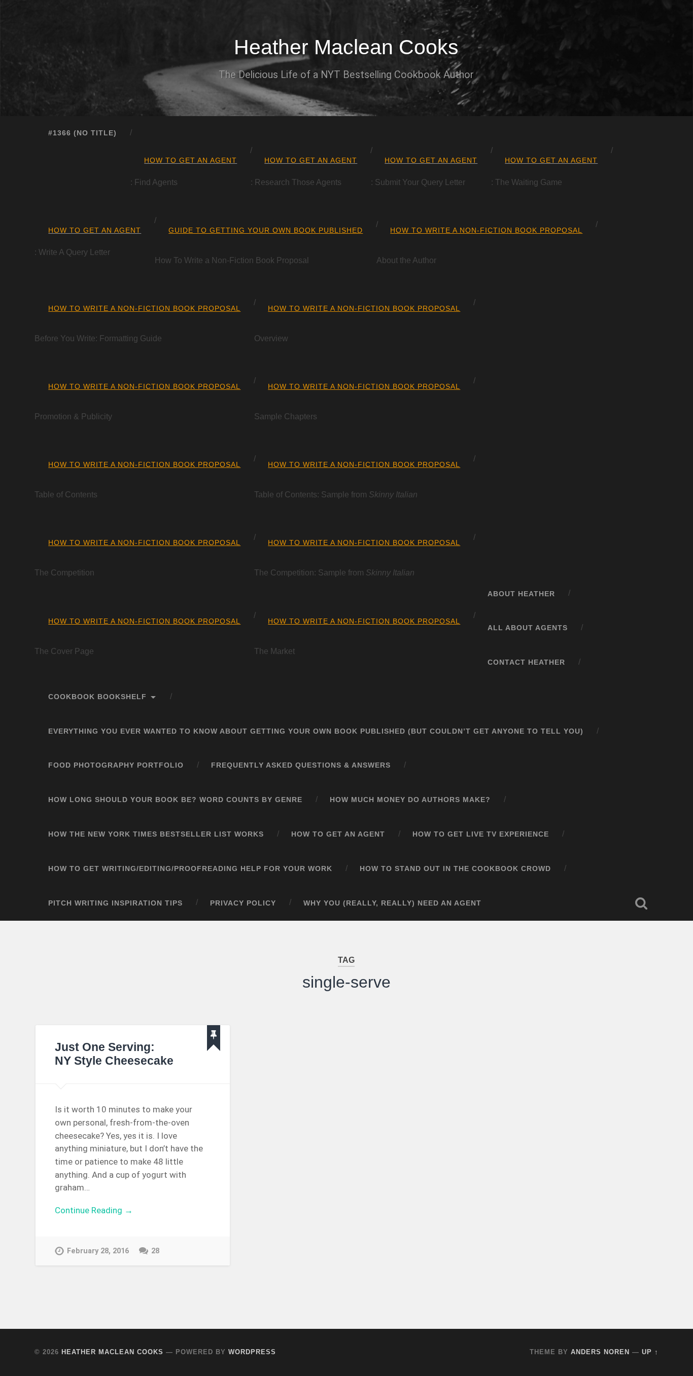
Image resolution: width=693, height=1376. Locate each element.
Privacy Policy (243, 903)
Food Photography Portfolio (116, 765)
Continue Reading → (94, 1210)
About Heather (521, 594)
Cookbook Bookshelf (97, 697)
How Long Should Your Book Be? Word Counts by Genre (175, 800)
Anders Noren (600, 1352)
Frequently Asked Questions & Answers (301, 765)
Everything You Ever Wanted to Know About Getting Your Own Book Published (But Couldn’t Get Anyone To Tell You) (315, 731)
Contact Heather (526, 662)
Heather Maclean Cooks (346, 47)
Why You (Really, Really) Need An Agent (392, 903)
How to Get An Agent (338, 834)
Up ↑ (650, 1352)
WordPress (252, 1352)
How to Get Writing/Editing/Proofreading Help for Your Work (190, 869)
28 (155, 1251)
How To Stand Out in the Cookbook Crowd (455, 869)
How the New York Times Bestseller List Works (156, 834)
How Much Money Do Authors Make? (410, 800)
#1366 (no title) (82, 133)
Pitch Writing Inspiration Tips (115, 903)
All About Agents (528, 628)
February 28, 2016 (98, 1251)
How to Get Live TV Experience (480, 834)
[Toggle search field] (641, 903)
